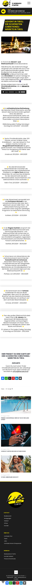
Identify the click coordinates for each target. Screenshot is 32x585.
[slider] (23, 91)
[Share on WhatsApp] (6, 378)
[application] (13, 92)
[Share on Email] (20, 378)
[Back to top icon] (16, 572)
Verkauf (6, 521)
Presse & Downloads (10, 559)
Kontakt (6, 525)
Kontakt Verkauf (8, 556)
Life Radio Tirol (8, 536)
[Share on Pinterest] (13, 378)
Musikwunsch (7, 516)
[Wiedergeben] (3, 92)
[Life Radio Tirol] (5, 2)
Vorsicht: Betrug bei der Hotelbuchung (13, 451)
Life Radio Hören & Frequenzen (12, 543)
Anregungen (7, 518)
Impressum (10, 577)
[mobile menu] (28, 2)
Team (5, 538)
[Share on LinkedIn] (16, 378)
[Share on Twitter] (9, 378)
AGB (15, 577)
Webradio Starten (16, 4)
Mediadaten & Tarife (10, 554)
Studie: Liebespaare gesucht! (10, 477)
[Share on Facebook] (2, 378)
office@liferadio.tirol (20, 371)
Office (6, 523)
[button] (3, 582)
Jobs (5, 541)
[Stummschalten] (19, 92)
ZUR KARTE (16, 363)
